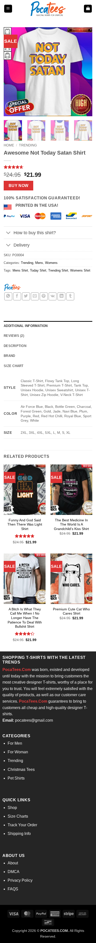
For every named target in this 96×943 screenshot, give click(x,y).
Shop (12, 807)
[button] (8, 9)
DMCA (13, 872)
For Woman (18, 752)
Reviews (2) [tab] (14, 336)
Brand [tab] (9, 356)
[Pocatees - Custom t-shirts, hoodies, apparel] (48, 8)
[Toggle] (8, 233)
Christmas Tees (21, 769)
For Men (15, 743)
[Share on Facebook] (17, 296)
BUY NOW (19, 186)
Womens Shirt (80, 270)
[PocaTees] (12, 287)
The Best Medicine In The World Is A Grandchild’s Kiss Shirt (71, 524)
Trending (28, 145)
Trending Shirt (58, 270)
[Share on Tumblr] (70, 296)
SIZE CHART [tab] (14, 366)
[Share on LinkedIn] (61, 296)
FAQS (13, 889)
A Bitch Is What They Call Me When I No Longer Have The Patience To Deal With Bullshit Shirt (25, 618)
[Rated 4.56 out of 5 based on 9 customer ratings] (48, 167)
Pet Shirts (16, 778)
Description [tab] (15, 346)
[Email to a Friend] (35, 296)
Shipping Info (19, 833)
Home (9, 145)
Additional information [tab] (26, 326)
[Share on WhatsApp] (8, 296)
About (13, 863)
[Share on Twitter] (26, 296)
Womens (51, 263)
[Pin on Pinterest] (44, 296)
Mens (39, 263)
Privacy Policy (20, 880)
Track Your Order (22, 825)
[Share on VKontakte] (52, 296)
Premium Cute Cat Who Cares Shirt (71, 611)
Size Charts (18, 816)
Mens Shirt (20, 270)
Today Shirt (38, 270)
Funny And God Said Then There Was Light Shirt (24, 524)
